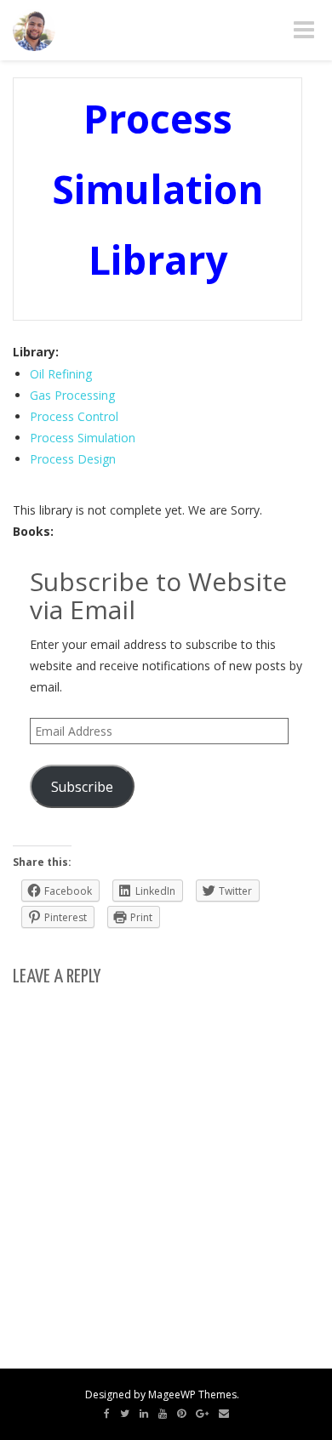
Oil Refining (61, 374)
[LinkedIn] (144, 1413)
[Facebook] (107, 1413)
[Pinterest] (181, 1413)
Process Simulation (82, 438)
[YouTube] (162, 1413)
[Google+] (202, 1413)
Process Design (73, 459)
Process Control (74, 416)
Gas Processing (72, 395)
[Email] (224, 1413)
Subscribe (82, 786)
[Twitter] (124, 1413)
